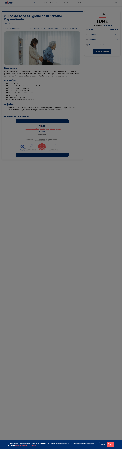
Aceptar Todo (110, 444)
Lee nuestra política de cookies (25, 446)
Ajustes (103, 445)
